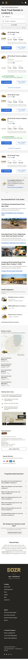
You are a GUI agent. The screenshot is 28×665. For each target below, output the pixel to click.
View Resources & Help (14, 532)
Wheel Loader (17, 305)
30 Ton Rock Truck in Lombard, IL (17, 56)
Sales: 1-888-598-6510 (14, 576)
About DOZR (7, 587)
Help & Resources (8, 589)
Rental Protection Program (10, 617)
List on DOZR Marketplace (10, 635)
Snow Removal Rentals (9, 615)
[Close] (25, 177)
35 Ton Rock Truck (13, 95)
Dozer (15, 314)
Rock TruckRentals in (6, 358)
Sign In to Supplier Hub (9, 633)
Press (5, 592)
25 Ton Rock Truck (13, 32)
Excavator (16, 297)
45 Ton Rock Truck (13, 155)
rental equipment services (15, 396)
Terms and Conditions (9, 648)
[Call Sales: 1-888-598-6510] (23, 2)
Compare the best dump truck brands (11, 271)
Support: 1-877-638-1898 (14, 578)
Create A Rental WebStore (10, 638)
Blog (5, 597)
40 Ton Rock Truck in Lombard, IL (17, 119)
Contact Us (7, 600)
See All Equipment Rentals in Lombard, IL (10, 322)
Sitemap (6, 650)
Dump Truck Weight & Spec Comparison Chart (12, 214)
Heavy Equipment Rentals (11, 7)
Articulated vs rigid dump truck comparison (13, 243)
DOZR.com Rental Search (10, 612)
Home (3, 7)
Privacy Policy (18, 648)
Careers (6, 594)
